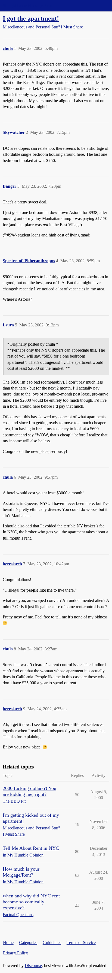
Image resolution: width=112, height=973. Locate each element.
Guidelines (52, 942)
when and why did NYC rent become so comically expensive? (31, 901)
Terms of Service (81, 942)
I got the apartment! (31, 18)
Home (8, 942)
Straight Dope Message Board (28, 5)
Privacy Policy (15, 953)
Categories (28, 942)
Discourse (33, 965)
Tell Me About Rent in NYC (31, 848)
